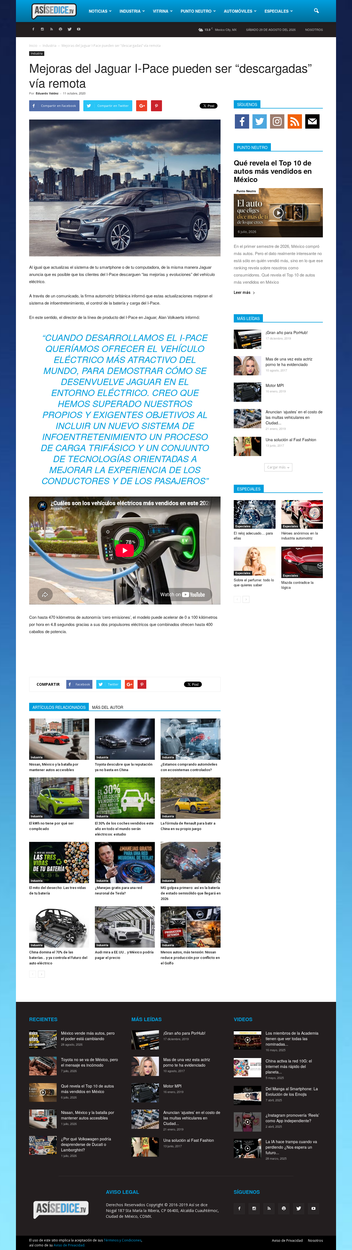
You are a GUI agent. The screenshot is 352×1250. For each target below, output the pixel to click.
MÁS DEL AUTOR (107, 707)
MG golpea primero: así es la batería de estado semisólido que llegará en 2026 (191, 893)
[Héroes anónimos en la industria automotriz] (302, 514)
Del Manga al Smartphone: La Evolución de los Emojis (292, 1091)
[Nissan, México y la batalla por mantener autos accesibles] (59, 739)
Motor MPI (275, 385)
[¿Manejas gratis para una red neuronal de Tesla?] (125, 862)
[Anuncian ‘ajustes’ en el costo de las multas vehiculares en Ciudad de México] (247, 418)
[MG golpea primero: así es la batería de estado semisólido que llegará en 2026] (191, 862)
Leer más (242, 293)
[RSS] (51, 29)
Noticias (98, 11)
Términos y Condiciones (122, 1240)
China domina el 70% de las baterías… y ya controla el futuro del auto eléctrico (58, 957)
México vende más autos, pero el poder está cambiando (88, 1035)
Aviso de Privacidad (287, 1240)
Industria (130, 11)
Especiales (276, 11)
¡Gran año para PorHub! (287, 332)
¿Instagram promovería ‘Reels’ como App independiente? (292, 1117)
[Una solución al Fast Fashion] (247, 446)
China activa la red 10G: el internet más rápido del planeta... (289, 1066)
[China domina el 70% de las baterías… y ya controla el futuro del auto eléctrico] (59, 927)
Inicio (33, 45)
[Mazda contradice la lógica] (302, 562)
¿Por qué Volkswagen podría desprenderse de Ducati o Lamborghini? (86, 1144)
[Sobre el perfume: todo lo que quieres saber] (255, 561)
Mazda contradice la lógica (297, 585)
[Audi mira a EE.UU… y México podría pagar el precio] (125, 927)
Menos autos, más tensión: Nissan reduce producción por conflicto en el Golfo (190, 957)
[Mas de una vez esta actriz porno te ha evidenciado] (247, 365)
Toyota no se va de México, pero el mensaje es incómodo (89, 1062)
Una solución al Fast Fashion (291, 439)
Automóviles (238, 11)
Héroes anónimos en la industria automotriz (299, 535)
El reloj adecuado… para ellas (253, 535)
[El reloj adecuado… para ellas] (255, 514)
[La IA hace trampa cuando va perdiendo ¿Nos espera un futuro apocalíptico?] (247, 1148)
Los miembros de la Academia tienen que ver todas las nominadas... (292, 1038)
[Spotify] (60, 29)
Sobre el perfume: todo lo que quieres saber (254, 582)
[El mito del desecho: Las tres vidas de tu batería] (59, 862)
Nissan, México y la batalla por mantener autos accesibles (87, 1115)
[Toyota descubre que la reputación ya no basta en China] (125, 739)
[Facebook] (33, 29)
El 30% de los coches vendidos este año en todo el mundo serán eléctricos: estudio (124, 828)
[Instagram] (42, 29)
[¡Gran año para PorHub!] (247, 339)
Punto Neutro (196, 11)
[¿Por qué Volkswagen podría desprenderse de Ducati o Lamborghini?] (43, 1145)
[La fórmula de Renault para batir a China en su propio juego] (191, 798)
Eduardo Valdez (47, 93)
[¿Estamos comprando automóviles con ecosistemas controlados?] (191, 739)
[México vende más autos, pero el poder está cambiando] (43, 1039)
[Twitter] (69, 29)
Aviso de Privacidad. (69, 1245)
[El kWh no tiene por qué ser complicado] (59, 798)
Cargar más (276, 467)
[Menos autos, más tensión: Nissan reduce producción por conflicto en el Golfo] (191, 927)
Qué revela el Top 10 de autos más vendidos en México (273, 171)
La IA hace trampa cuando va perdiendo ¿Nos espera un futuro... (291, 1147)
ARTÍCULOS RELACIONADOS (59, 707)
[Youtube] (79, 29)
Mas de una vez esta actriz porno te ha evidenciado (289, 361)
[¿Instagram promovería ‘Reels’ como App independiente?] (247, 1122)
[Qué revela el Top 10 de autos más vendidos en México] (278, 212)
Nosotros (314, 29)
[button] (316, 11)
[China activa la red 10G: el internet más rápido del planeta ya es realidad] (247, 1067)
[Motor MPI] (247, 392)
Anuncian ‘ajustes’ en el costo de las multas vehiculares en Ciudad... (294, 417)
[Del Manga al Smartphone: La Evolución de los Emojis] (247, 1095)
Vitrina (160, 11)
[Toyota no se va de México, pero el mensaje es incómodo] (43, 1066)
